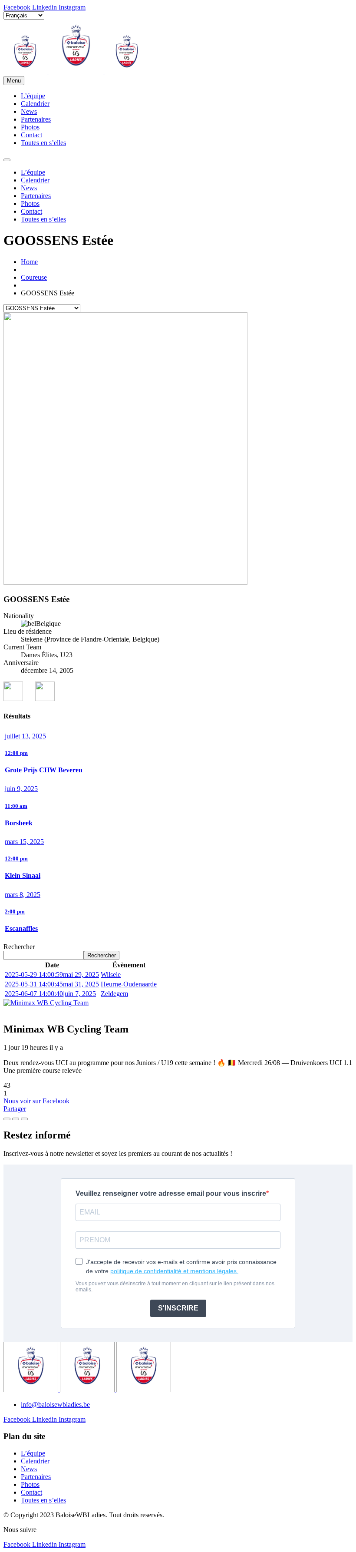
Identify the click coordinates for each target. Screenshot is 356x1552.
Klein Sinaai (22, 875)
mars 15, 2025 (24, 841)
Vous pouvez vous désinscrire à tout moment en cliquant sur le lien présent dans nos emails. (175, 1287)
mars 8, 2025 (22, 894)
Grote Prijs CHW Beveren (43, 770)
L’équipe (33, 95)
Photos (30, 127)
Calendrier (35, 103)
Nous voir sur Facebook (36, 1101)
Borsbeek (19, 823)
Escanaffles (21, 928)
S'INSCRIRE (178, 1308)
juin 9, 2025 (21, 788)
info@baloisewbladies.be (55, 1404)
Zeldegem (114, 993)
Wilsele (111, 974)
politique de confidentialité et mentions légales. (174, 1270)
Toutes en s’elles (43, 142)
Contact (31, 135)
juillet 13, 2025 (25, 736)
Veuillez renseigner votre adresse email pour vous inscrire (171, 1193)
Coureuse (34, 277)
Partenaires (36, 119)
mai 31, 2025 (52, 984)
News (29, 111)
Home (29, 261)
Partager (14, 1108)
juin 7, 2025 (50, 993)
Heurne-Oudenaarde (129, 984)
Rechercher (19, 946)
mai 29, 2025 (52, 974)
